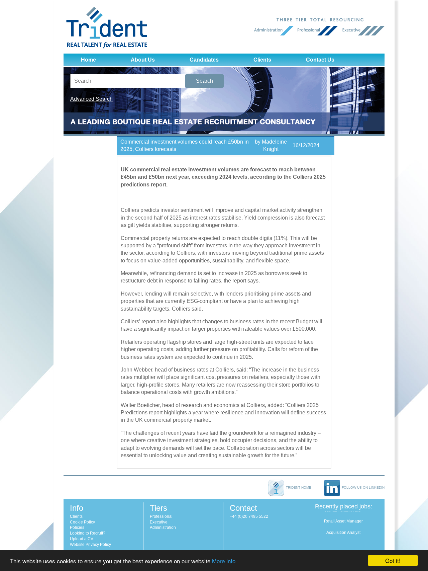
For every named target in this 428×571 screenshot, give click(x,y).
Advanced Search (91, 99)
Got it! (393, 560)
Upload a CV (81, 539)
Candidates (204, 60)
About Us (143, 60)
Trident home (299, 487)
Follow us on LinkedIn (363, 487)
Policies (77, 527)
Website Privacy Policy (90, 544)
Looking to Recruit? (87, 533)
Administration (163, 527)
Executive (159, 522)
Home (88, 60)
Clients (262, 60)
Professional (161, 516)
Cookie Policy (82, 522)
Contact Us (320, 60)
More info (223, 561)
